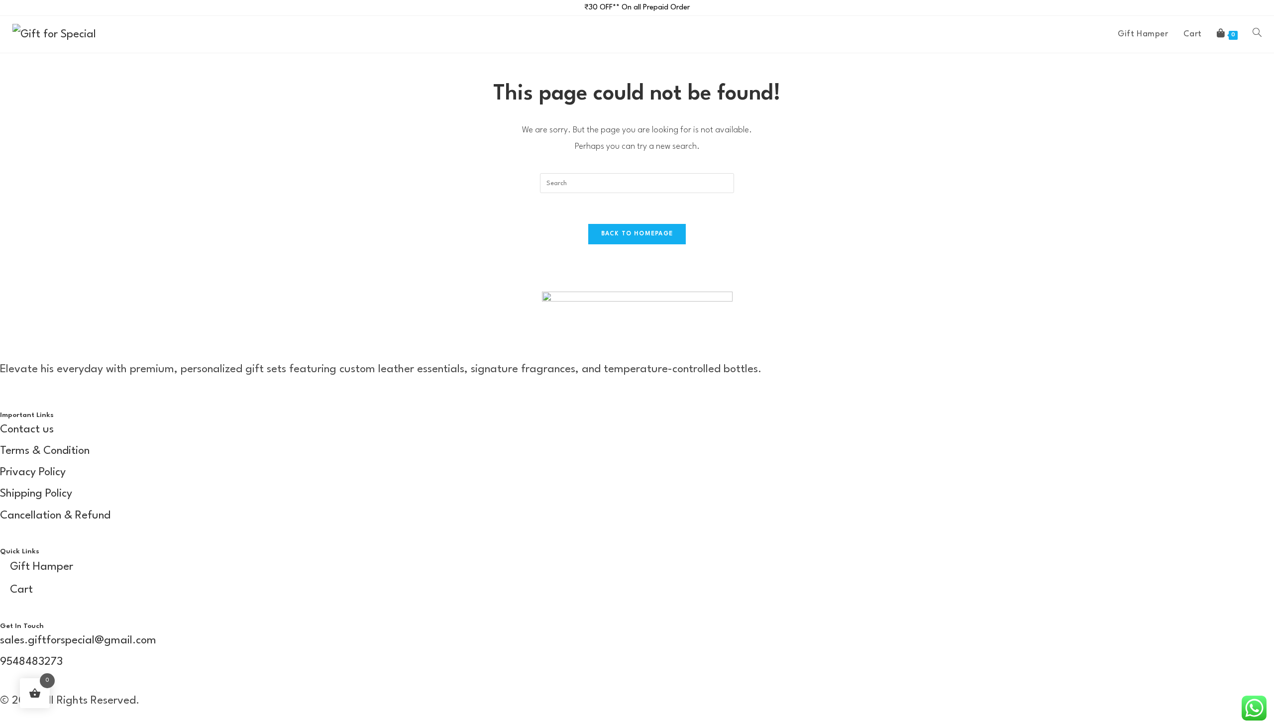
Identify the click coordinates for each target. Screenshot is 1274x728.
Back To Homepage (637, 234)
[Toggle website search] (1257, 34)
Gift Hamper (41, 566)
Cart (21, 589)
